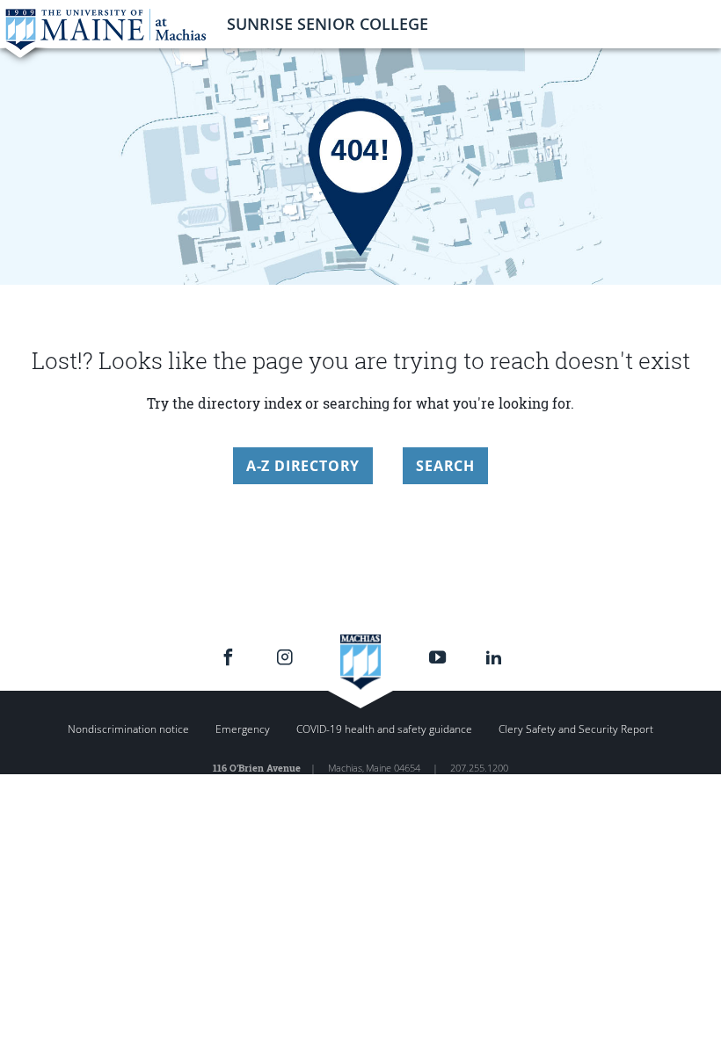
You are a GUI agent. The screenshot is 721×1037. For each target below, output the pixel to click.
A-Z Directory (303, 465)
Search (445, 465)
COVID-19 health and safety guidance (384, 729)
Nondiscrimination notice (128, 729)
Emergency (242, 729)
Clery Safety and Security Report (576, 729)
